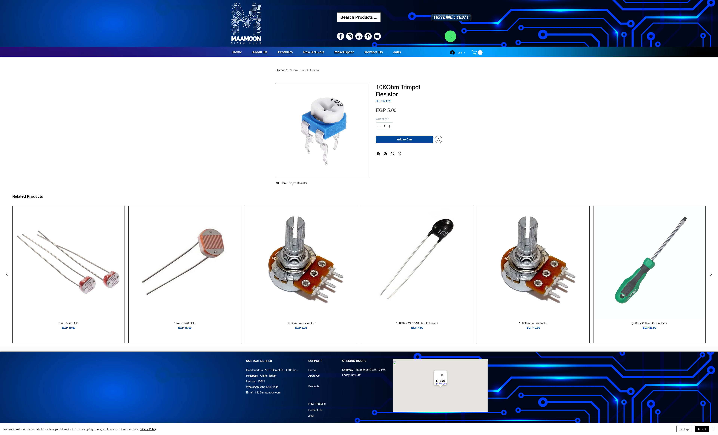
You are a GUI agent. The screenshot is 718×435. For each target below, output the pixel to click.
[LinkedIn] (359, 36)
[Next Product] (711, 274)
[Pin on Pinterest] (385, 153)
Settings (684, 429)
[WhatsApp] (450, 36)
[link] (478, 52)
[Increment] (389, 126)
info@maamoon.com (268, 392)
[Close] (713, 429)
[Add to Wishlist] (438, 139)
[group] (359, 274)
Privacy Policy (148, 429)
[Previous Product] (7, 274)
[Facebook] (340, 36)
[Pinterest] (368, 36)
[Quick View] (69, 262)
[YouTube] (377, 36)
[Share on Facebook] (378, 153)
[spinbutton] (384, 126)
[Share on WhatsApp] (392, 153)
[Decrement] (379, 126)
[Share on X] (399, 153)
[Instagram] (349, 36)
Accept (702, 429)
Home (280, 70)
